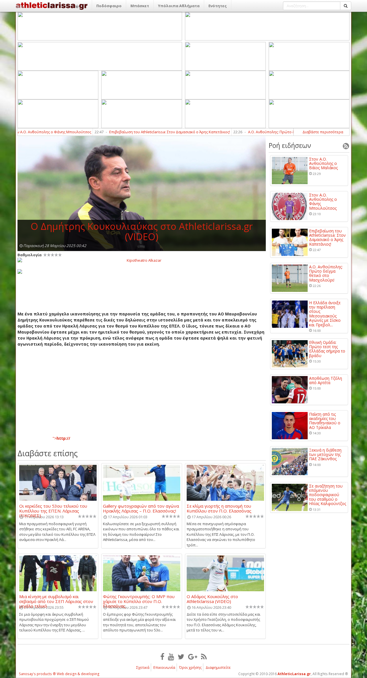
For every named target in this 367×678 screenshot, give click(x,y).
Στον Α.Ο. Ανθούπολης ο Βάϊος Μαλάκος (323, 163)
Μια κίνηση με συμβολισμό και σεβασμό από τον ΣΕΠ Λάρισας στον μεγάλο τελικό (56, 598)
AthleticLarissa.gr (294, 673)
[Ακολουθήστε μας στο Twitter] (181, 656)
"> (61, 438)
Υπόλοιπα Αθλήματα (179, 5)
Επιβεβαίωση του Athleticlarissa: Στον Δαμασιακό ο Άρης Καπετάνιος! (149, 131)
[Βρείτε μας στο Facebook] (162, 656)
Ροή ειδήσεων (290, 145)
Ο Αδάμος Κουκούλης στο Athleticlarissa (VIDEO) (212, 598)
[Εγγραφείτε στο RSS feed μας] (204, 656)
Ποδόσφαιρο (109, 5)
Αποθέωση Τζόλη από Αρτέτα (325, 380)
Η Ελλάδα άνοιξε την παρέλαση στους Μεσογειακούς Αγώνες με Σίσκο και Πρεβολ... (325, 314)
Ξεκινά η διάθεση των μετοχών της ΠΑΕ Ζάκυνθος (325, 454)
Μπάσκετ (139, 5)
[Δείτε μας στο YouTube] (171, 656)
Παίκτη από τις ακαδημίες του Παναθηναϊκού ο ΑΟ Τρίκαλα (324, 421)
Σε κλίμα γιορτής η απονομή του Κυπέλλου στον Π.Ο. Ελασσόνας (219, 508)
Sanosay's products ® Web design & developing (59, 673)
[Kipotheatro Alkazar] (141, 260)
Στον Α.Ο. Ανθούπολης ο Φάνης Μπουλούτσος (323, 202)
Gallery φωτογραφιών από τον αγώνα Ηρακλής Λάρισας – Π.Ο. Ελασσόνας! (141, 508)
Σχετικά (142, 667)
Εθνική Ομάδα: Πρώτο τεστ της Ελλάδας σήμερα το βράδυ (327, 349)
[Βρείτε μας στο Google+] (192, 656)
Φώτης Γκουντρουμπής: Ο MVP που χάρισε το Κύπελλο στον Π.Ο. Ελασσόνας (139, 598)
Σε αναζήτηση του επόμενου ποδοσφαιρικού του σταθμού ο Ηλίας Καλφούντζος (327, 495)
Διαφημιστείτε (218, 667)
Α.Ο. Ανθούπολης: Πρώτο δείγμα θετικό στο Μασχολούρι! (278, 131)
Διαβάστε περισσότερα (322, 131)
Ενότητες (217, 5)
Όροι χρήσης (190, 667)
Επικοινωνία (164, 667)
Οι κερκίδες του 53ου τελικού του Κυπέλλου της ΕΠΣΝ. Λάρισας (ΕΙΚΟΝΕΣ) (53, 508)
